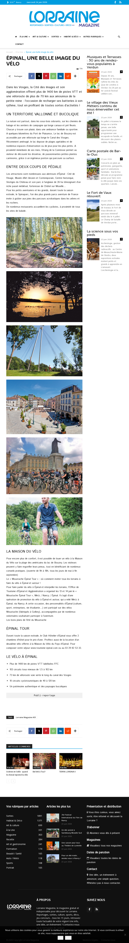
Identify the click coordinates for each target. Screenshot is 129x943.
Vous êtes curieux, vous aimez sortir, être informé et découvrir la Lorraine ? (104, 816)
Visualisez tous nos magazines (105, 845)
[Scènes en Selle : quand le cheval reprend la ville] (17, 761)
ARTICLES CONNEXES (19, 746)
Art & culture (40, 37)
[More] (75, 76)
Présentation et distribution (104, 807)
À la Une (24, 37)
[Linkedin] (60, 76)
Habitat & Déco (71, 37)
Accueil (9, 52)
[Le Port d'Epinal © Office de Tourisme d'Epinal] (44, 350)
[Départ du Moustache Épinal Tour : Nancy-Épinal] (44, 465)
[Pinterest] (46, 76)
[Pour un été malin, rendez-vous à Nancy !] (53, 858)
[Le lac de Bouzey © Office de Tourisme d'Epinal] (44, 296)
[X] (39, 76)
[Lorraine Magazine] (64, 19)
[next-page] (13, 781)
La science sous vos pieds (102, 233)
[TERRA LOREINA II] (70, 761)
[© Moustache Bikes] (44, 242)
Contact (19, 44)
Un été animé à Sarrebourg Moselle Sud (72, 831)
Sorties (55, 37)
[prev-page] (8, 781)
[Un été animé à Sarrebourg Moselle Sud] (53, 833)
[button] (119, 36)
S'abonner (93, 827)
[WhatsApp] (53, 76)
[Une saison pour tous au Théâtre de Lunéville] (53, 846)
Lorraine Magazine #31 (26, 717)
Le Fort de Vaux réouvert (99, 194)
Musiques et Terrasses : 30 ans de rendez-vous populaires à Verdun (104, 62)
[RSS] (120, 2)
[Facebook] (115, 2)
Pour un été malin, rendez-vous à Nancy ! (71, 857)
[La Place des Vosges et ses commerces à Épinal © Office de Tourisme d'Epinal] (44, 407)
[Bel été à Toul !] (44, 761)
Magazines (93, 840)
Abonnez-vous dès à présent (104, 833)
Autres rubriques (92, 37)
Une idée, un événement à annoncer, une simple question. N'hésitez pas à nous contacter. (104, 879)
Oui (60, 938)
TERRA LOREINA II (67, 771)
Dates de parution (98, 852)
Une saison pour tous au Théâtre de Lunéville (71, 844)
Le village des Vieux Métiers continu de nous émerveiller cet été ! (103, 108)
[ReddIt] (68, 76)
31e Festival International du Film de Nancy (72, 818)
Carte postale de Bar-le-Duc (104, 152)
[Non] (125, 934)
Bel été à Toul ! (39, 771)
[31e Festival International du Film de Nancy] (53, 818)
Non (68, 938)
